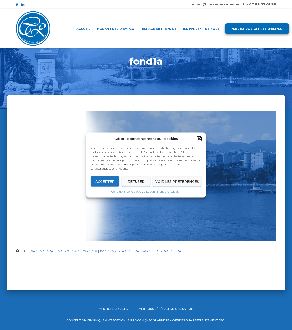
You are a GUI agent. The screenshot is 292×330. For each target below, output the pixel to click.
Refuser (136, 181)
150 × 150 (37, 251)
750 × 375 (72, 251)
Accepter (105, 181)
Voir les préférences (177, 181)
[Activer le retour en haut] (283, 321)
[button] (199, 139)
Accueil (83, 29)
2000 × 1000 (129, 251)
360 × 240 (150, 251)
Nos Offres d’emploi (116, 29)
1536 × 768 (108, 251)
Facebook (17, 5)
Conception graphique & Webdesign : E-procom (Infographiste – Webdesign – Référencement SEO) (146, 320)
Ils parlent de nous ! (202, 29)
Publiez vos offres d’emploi (257, 29)
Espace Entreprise (159, 29)
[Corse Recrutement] (33, 28)
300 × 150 (54, 251)
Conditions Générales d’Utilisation (133, 191)
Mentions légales (168, 191)
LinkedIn (22, 5)
